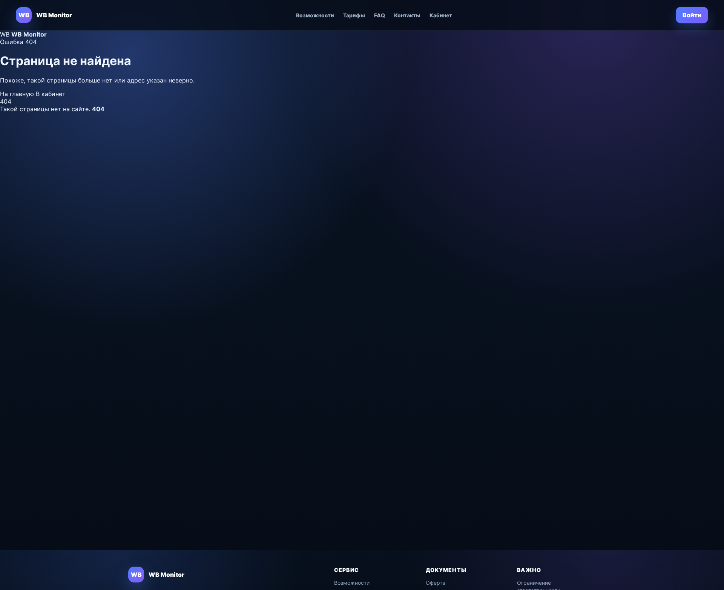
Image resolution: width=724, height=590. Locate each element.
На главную (18, 94)
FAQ (379, 15)
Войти (692, 15)
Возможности (315, 15)
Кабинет (440, 15)
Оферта (435, 582)
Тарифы (354, 15)
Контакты (407, 15)
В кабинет (51, 94)
